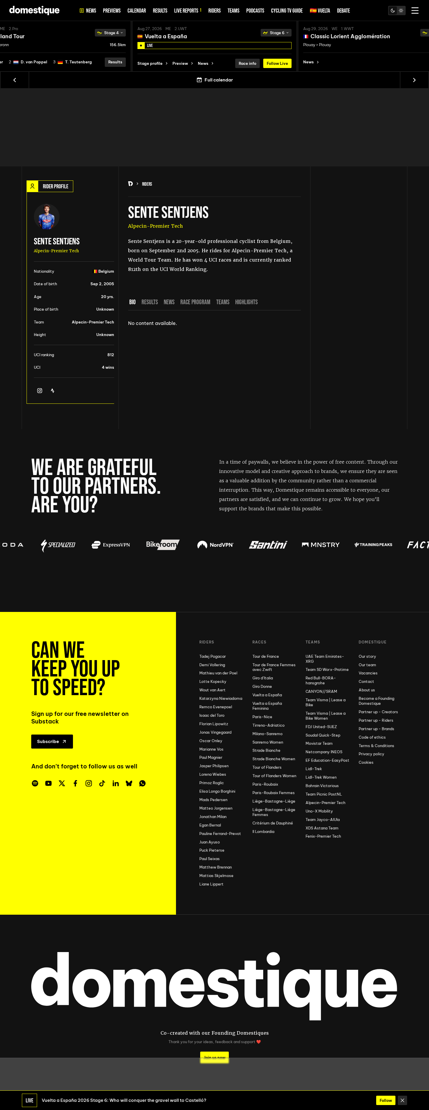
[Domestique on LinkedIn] (115, 783)
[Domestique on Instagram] (89, 783)
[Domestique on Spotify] (35, 783)
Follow (386, 1100)
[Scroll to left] (15, 80)
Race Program (195, 301)
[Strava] (52, 390)
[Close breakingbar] (402, 1100)
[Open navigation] (415, 10)
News (169, 301)
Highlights (246, 301)
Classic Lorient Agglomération (350, 36)
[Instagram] (40, 390)
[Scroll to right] (414, 80)
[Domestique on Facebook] (75, 783)
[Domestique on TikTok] (102, 783)
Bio (132, 301)
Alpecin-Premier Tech (155, 226)
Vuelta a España (166, 36)
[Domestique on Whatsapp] (142, 783)
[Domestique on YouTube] (48, 783)
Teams (222, 301)
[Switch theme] (397, 10)
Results (150, 301)
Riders (147, 184)
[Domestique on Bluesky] (129, 783)
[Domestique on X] (62, 783)
